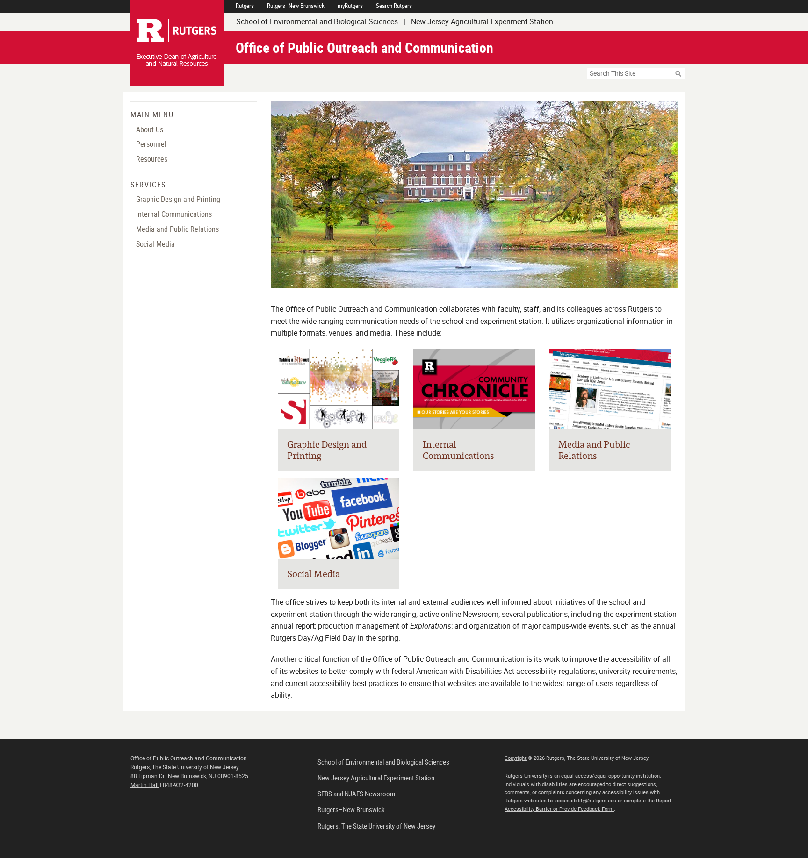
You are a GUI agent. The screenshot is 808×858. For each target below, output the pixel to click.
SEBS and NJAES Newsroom (356, 793)
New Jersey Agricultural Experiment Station (375, 777)
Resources (151, 159)
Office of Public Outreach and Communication (364, 47)
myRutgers (350, 5)
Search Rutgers (394, 5)
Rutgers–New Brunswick (296, 5)
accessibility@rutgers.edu (586, 800)
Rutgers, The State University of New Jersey (376, 825)
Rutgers (245, 5)
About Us (149, 129)
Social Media (155, 244)
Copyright (516, 757)
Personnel (151, 144)
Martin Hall (144, 784)
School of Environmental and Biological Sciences (383, 761)
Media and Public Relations (177, 229)
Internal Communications (174, 214)
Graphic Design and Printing (178, 199)
